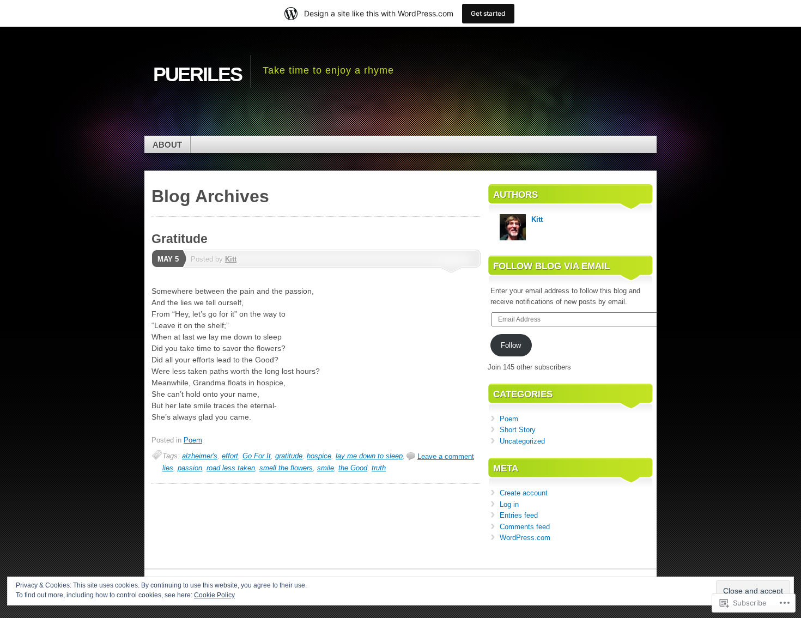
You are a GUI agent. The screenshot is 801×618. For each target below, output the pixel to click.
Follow (511, 345)
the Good (352, 468)
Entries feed (519, 515)
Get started (488, 13)
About (167, 144)
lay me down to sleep (369, 456)
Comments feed (525, 527)
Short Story (518, 430)
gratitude (288, 456)
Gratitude (179, 239)
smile (325, 468)
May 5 (168, 259)
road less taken (231, 468)
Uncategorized (522, 441)
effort (230, 456)
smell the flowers (286, 468)
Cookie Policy (214, 595)
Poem (193, 440)
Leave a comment (445, 456)
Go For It (256, 456)
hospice (319, 456)
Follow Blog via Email (551, 266)
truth (379, 468)
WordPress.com (525, 538)
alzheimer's (199, 456)
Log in (509, 504)
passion (190, 468)
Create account (524, 493)
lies (167, 468)
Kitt (230, 259)
